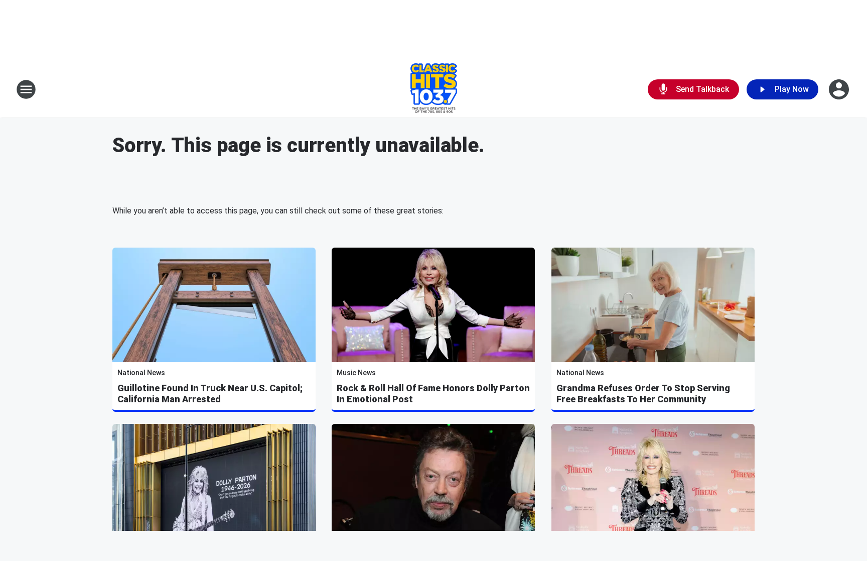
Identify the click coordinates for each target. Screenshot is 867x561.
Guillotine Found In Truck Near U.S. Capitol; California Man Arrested (210, 393)
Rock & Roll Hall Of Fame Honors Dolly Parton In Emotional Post (433, 393)
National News (141, 373)
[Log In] (840, 89)
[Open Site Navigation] (26, 89)
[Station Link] (433, 89)
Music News (356, 373)
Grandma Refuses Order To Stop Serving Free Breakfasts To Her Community (643, 393)
